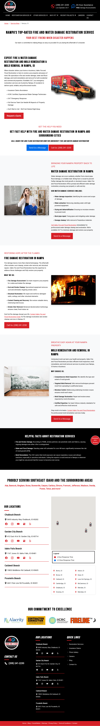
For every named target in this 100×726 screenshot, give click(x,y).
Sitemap (44, 723)
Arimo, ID (59, 571)
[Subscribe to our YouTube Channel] (18, 524)
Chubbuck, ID (60, 588)
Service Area (15, 23)
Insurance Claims (75, 648)
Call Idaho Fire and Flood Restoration (63, 225)
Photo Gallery (73, 652)
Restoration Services (21, 15)
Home (7, 15)
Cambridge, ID (61, 583)
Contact (74, 723)
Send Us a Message (37, 148)
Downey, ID (60, 592)
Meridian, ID (82, 592)
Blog (70, 660)
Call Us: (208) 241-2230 (61, 148)
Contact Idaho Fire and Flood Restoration (81, 410)
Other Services (39, 15)
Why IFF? (53, 15)
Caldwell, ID (60, 579)
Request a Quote (14, 116)
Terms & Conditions (65, 723)
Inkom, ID (81, 571)
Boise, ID (59, 575)
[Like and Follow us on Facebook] (6, 524)
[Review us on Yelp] (30, 524)
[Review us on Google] (24, 524)
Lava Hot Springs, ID (85, 579)
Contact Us (90, 16)
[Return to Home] (18, 6)
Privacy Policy (53, 723)
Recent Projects (67, 15)
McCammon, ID (83, 583)
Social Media (36, 723)
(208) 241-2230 (16, 663)
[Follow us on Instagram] (12, 524)
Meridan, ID (82, 588)
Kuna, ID (80, 575)
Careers (81, 15)
